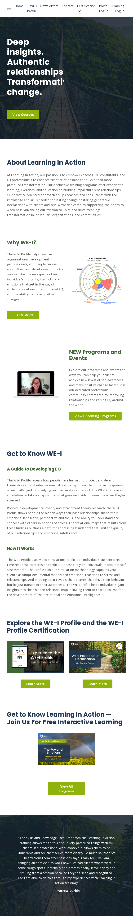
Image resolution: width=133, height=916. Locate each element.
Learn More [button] (35, 684)
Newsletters (49, 6)
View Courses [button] (23, 114)
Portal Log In (103, 8)
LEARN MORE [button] (23, 315)
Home (19, 6)
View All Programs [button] (66, 788)
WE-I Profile (32, 8)
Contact (68, 6)
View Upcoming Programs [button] (95, 416)
